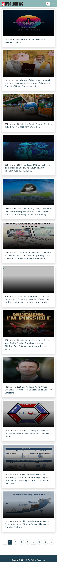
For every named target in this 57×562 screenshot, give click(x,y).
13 (45, 542)
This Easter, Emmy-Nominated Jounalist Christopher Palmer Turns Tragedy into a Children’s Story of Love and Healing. (28, 212)
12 (39, 542)
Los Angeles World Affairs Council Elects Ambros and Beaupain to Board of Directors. (28, 390)
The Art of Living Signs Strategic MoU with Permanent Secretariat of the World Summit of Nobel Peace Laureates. (28, 83)
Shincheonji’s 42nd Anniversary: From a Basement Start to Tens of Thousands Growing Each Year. (28, 524)
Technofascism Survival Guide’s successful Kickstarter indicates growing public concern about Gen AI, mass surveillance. (28, 255)
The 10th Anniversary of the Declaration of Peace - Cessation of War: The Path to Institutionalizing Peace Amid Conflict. (27, 299)
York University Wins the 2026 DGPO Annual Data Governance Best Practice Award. (28, 433)
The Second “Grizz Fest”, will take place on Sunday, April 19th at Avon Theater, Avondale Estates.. (27, 168)
